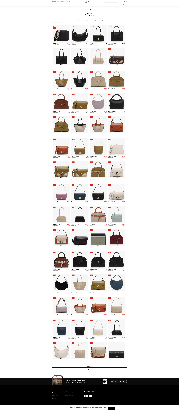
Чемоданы (61, 4)
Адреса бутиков (55, 395)
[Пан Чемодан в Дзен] (90, 396)
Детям (62, 1)
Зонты (73, 4)
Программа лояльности (69, 395)
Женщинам (54, 1)
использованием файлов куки (94, 408)
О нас (53, 391)
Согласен (111, 408)
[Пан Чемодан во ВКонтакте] (87, 396)
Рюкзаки (65, 4)
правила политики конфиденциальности (114, 392)
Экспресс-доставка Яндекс (70, 392)
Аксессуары (78, 4)
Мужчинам (59, 1)
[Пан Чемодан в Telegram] (84, 396)
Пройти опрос (54, 400)
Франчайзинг (54, 394)
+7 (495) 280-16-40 (89, 391)
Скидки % (86, 4)
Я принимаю (112, 392)
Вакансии (54, 398)
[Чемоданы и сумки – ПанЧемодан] (89, 1)
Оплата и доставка (68, 391)
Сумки (57, 4)
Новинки (53, 4)
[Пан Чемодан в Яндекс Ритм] (92, 396)
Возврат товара (68, 394)
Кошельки (69, 4)
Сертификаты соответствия (57, 392)
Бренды (82, 4)
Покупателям (124, 4)
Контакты (54, 397)
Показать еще (90, 366)
